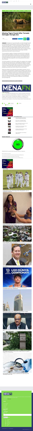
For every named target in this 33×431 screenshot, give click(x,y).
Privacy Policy (5, 404)
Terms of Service (5, 403)
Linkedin (8, 424)
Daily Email (8, 423)
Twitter (8, 420)
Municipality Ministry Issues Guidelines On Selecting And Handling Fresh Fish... (16, 374)
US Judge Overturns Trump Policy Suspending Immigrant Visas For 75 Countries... (16, 352)
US (4, 10)
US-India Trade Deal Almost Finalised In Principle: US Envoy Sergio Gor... (16, 266)
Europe (9, 10)
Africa (20, 10)
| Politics (24, 10)
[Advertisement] (16, 7)
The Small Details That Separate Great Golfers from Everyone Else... (10, 156)
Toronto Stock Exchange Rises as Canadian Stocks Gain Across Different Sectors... (12, 157)
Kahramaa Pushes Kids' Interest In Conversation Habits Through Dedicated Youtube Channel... (15, 312)
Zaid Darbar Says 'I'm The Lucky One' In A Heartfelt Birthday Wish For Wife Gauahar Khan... (16, 224)
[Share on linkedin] (28, 39)
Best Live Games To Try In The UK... (6, 153)
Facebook (8, 419)
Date (3, 38)
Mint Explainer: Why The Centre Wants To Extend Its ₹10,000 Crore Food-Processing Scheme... (17, 243)
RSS (7, 425)
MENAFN (4, 93)
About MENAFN (5, 408)
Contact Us (5, 405)
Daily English (6, 411)
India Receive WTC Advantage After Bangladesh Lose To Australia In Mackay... (16, 191)
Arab (12, 10)
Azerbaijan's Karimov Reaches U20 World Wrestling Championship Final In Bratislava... (14, 288)
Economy (28, 10)
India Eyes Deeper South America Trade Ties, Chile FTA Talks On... (17, 330)
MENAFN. (8, 428)
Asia (16, 10)
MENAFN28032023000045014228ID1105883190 (12, 80)
